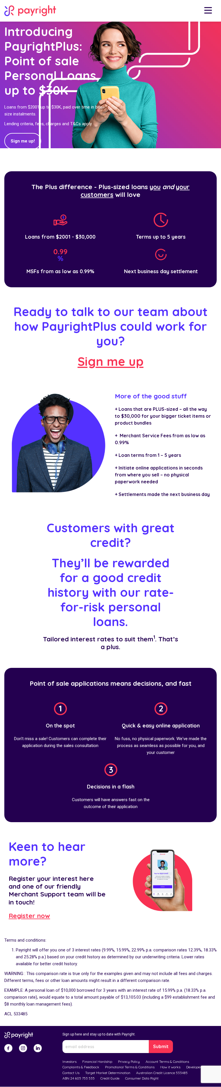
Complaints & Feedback (80, 1067)
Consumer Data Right (142, 1078)
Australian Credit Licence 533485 (162, 1073)
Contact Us (70, 1073)
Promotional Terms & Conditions (130, 1067)
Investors (69, 1061)
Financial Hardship (97, 1061)
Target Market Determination (107, 1073)
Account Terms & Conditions (167, 1061)
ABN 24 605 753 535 (78, 1078)
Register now (29, 915)
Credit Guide (109, 1078)
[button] (208, 11)
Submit (161, 1046)
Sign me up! (23, 141)
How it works (170, 1067)
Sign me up (111, 361)
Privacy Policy (129, 1061)
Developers (194, 1067)
